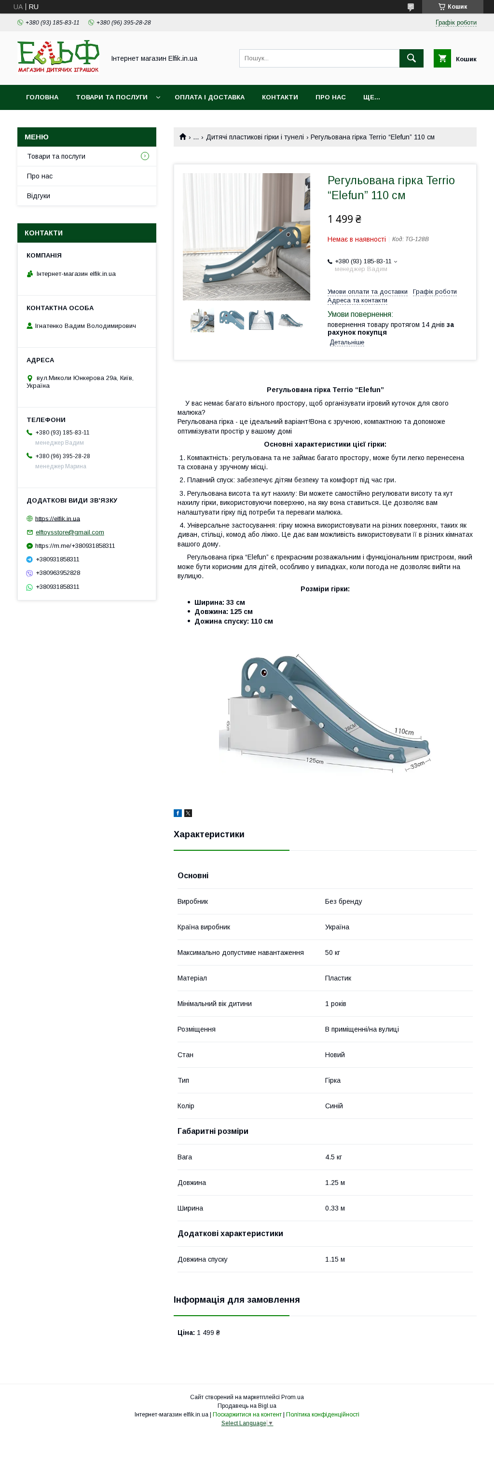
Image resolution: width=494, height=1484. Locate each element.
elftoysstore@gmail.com (70, 532)
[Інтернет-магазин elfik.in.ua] (58, 72)
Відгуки (38, 196)
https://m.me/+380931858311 (75, 545)
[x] (188, 814)
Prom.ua (292, 1397)
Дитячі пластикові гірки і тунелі (255, 137)
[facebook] (178, 814)
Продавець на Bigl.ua (247, 1405)
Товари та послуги (112, 97)
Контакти (280, 97)
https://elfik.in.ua (57, 518)
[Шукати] (411, 58)
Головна (42, 97)
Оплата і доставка (210, 97)
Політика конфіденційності (322, 1414)
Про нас (331, 97)
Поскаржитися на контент (247, 1414)
